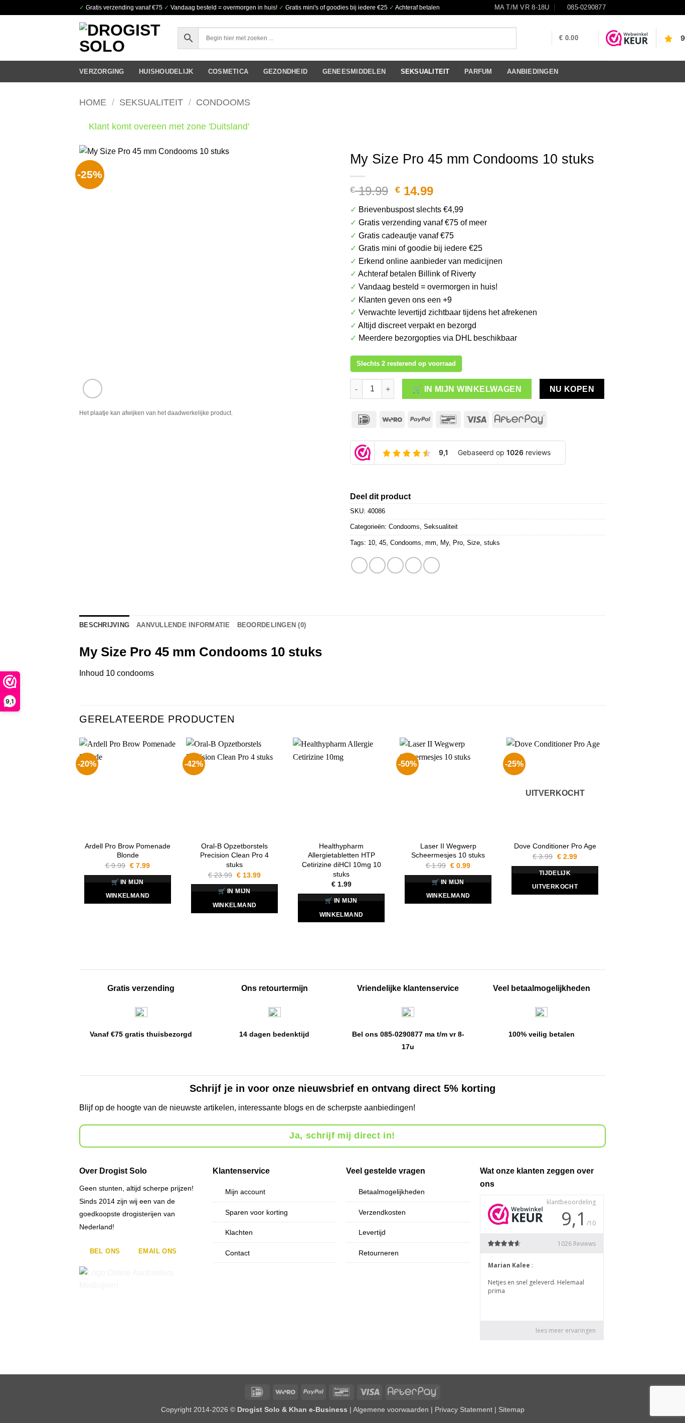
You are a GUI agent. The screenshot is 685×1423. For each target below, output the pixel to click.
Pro (458, 542)
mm (430, 542)
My (444, 542)
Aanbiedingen (532, 71)
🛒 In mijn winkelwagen (467, 389)
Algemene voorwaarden (391, 1409)
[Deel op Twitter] (377, 565)
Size (473, 542)
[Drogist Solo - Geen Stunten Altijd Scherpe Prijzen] (120, 38)
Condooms (223, 102)
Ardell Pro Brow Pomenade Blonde (127, 851)
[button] (539, 38)
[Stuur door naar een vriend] (395, 565)
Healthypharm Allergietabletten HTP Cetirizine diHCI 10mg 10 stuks (341, 860)
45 (382, 542)
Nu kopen (572, 389)
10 (371, 542)
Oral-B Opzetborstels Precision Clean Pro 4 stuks (234, 855)
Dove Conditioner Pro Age (555, 846)
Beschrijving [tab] (104, 625)
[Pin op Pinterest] (413, 565)
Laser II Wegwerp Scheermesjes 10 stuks (448, 851)
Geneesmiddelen (354, 71)
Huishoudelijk (166, 71)
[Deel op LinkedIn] (431, 565)
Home (92, 102)
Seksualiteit (425, 71)
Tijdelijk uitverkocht (555, 880)
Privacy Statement (463, 1409)
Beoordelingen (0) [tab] (271, 625)
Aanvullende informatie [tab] (183, 625)
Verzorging (101, 71)
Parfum (478, 71)
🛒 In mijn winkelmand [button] (127, 889)
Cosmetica (228, 71)
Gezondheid (285, 71)
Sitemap (511, 1409)
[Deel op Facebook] (359, 565)
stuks (492, 542)
